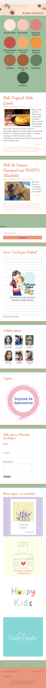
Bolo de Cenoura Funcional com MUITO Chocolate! (21, 170)
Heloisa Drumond (34, 149)
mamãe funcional (21, 208)
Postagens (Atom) (15, 226)
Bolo (5, 147)
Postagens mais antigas (35, 222)
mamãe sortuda (20, 151)
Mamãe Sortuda (25, 107)
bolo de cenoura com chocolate (27, 203)
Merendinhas (33, 151)
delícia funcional (32, 206)
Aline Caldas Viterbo (25, 179)
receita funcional (10, 210)
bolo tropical (21, 149)
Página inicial (12, 222)
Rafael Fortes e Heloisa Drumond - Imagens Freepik (27, 677)
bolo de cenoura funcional (14, 206)
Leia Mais (38, 144)
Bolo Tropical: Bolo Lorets (18, 100)
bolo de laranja (25, 147)
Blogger (23, 674)
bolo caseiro (13, 147)
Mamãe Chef (8, 151)
